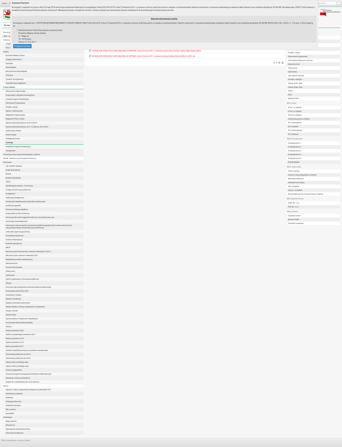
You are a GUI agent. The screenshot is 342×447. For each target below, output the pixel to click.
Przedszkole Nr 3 (294, 151)
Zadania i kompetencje (14, 79)
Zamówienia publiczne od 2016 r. (18, 354)
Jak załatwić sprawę (14, 166)
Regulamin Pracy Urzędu (15, 119)
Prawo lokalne (9, 87)
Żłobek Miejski (294, 162)
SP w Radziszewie (295, 130)
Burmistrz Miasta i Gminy (15, 55)
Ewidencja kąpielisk (13, 206)
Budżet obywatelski (13, 178)
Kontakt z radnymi (295, 79)
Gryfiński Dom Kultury (296, 183)
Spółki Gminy (11, 315)
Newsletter (10, 413)
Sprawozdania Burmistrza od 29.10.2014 (21, 123)
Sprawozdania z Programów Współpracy (22, 319)
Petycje (8, 283)
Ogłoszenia (10, 275)
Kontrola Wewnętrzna (14, 240)
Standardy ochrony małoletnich (18, 378)
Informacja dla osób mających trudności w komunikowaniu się (30, 217)
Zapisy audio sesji (295, 83)
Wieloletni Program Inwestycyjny (18, 147)
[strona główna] (279, 63)
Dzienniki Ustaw (294, 216)
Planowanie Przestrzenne (15, 103)
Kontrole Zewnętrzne (14, 243)
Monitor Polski (293, 219)
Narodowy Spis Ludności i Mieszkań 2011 (22, 255)
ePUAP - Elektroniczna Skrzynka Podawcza (19, 158)
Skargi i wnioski (12, 311)
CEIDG (8, 182)
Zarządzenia (10, 151)
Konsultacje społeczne (15, 236)
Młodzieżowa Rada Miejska (16, 71)
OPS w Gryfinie (293, 186)
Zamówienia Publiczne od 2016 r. (300, 60)
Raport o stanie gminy (14, 111)
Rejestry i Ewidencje (13, 299)
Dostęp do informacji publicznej (18, 190)
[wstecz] (274, 63)
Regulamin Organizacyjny (15, 115)
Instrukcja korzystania (14, 394)
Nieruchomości (12, 263)
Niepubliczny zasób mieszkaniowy (19, 259)
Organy (6, 52)
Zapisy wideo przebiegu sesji (17, 366)
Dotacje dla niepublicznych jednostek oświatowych (25, 202)
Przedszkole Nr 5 (294, 158)
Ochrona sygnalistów (14, 370)
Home (4, 3)
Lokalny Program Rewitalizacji (17, 99)
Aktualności (10, 425)
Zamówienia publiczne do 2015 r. (18, 358)
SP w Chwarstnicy (295, 123)
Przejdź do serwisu (22, 46)
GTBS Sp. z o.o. (294, 203)
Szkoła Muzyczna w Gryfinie (299, 119)
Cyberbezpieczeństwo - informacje (19, 186)
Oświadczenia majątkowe (16, 83)
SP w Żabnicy (293, 134)
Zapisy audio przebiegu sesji (17, 362)
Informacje (7, 162)
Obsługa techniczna (13, 401)
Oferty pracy (10, 271)
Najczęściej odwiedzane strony (18, 429)
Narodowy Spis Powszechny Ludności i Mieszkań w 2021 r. (28, 252)
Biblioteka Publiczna (296, 179)
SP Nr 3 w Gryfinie (294, 115)
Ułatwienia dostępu (13, 405)
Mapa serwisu (11, 421)
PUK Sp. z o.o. (293, 207)
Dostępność (10, 194)
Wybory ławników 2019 (15, 338)
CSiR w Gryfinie (294, 171)
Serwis (5, 386)
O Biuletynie (7, 417)
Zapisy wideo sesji (295, 87)
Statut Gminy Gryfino (13, 131)
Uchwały (9, 143)
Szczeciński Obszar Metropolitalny (19, 323)
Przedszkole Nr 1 (294, 143)
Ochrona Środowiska (14, 267)
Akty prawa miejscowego (15, 91)
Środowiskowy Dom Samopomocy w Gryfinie (305, 194)
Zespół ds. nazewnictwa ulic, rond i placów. (22, 382)
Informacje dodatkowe (14, 433)
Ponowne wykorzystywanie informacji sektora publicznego (28, 287)
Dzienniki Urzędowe (296, 223)
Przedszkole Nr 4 (294, 154)
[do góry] (277, 63)
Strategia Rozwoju (13, 139)
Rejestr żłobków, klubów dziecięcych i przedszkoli (25, 307)
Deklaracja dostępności (15, 198)
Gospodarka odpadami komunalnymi (20, 95)
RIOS (290, 95)
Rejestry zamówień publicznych (18, 303)
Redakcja (9, 397)
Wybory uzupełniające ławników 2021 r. (21, 334)
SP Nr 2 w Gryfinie (294, 111)
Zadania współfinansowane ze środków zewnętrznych (27, 350)
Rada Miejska (11, 67)
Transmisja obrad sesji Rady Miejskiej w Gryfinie (21, 154)
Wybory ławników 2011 (15, 346)
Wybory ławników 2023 (15, 331)
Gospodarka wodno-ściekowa (17, 213)
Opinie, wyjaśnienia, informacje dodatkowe (22, 279)
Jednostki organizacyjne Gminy (18, 232)
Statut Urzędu (11, 135)
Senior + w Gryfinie (295, 190)
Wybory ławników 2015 (15, 342)
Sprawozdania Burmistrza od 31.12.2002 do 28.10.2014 (27, 127)
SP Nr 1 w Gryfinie (294, 107)
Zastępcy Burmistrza (14, 59)
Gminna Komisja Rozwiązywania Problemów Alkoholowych (28, 374)
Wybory (9, 326)
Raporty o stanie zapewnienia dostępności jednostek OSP (28, 390)
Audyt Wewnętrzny (13, 170)
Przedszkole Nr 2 (294, 147)
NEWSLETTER (293, 98)
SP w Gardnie (293, 127)
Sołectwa (9, 75)
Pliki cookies (10, 409)
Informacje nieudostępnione (17, 221)
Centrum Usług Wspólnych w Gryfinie (302, 175)
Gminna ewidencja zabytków (17, 209)
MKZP (8, 247)
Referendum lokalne (13, 295)
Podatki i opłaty (12, 107)
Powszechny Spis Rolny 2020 (17, 291)
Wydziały (9, 63)
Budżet (8, 174)
